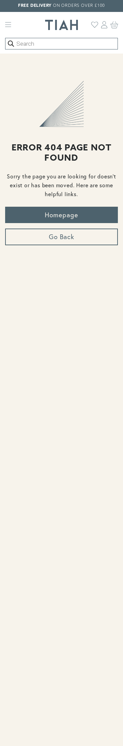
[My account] (104, 24)
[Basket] (114, 24)
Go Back (61, 236)
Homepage (61, 214)
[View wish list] (94, 24)
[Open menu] (8, 24)
